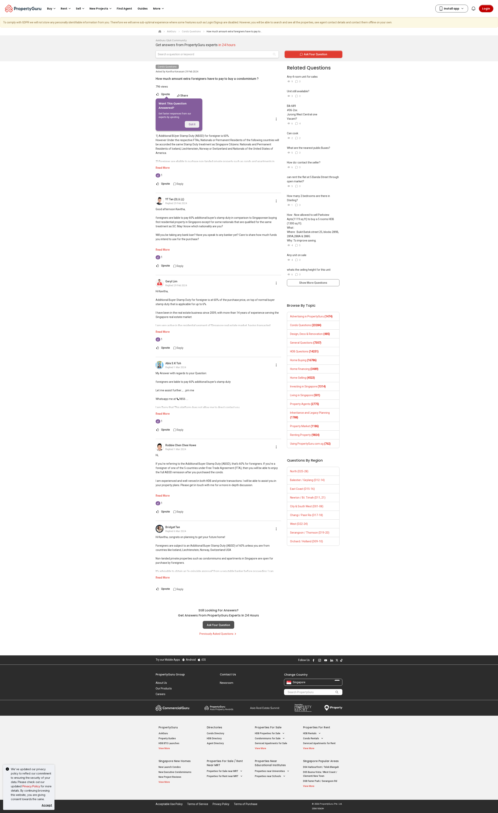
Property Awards (218, 708)
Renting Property (305, 434)
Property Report (303, 708)
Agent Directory (215, 743)
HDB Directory (214, 738)
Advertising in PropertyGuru (311, 316)
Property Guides (167, 738)
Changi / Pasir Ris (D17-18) (306, 515)
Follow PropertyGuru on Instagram (319, 660)
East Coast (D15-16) (302, 488)
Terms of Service (197, 804)
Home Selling (302, 377)
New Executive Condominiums (175, 772)
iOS (203, 659)
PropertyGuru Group (170, 674)
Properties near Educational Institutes (270, 763)
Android (190, 659)
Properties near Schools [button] (268, 776)
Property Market (304, 426)
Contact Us (228, 674)
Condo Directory (215, 733)
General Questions (305, 342)
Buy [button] (49, 9)
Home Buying (303, 360)
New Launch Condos (170, 767)
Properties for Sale (268, 727)
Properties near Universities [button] (270, 771)
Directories (214, 727)
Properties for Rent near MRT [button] (223, 776)
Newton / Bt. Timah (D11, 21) (307, 497)
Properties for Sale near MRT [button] (223, 771)
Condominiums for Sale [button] (268, 738)
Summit (264, 708)
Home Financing (304, 369)
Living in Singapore (305, 395)
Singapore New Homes (175, 761)
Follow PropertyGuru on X (336, 660)
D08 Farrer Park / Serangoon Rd (320, 781)
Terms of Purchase (245, 804)
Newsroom (226, 682)
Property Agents (304, 404)
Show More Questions (313, 282)
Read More (163, 167)
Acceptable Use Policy (169, 804)
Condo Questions (167, 66)
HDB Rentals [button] (310, 733)
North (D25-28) (299, 471)
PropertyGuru (168, 727)
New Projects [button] (98, 9)
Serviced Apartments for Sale (271, 743)
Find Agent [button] (124, 9)
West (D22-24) (299, 523)
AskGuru (163, 733)
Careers (160, 694)
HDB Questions (304, 351)
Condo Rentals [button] (311, 738)
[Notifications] (473, 8)
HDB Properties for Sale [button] (268, 733)
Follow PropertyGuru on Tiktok (340, 660)
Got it (192, 124)
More (156, 9)
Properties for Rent (316, 727)
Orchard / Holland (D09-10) (306, 541)
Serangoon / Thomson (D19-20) (309, 532)
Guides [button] (143, 9)
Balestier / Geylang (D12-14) (307, 480)
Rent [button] (64, 9)
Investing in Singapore (308, 386)
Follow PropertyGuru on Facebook (313, 660)
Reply (179, 183)
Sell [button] (78, 9)
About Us (161, 682)
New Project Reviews (170, 777)
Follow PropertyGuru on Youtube (325, 660)
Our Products (164, 688)
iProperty (333, 708)
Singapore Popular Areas (321, 761)
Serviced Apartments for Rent (319, 743)
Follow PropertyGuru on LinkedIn (331, 660)
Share (184, 95)
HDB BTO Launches (169, 743)
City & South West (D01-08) (306, 506)
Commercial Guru (172, 708)
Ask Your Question (218, 625)
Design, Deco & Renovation (310, 333)
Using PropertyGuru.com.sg (310, 443)
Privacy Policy (31, 786)
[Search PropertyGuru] (337, 692)
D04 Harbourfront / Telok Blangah (321, 767)
